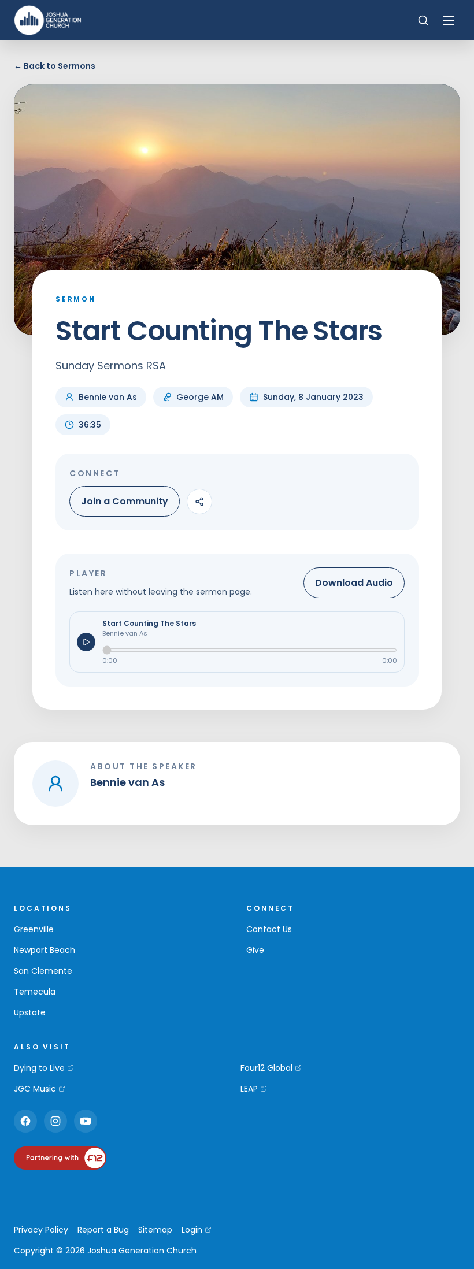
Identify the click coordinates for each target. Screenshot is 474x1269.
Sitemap (155, 1229)
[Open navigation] (448, 20)
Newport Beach (44, 950)
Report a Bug (103, 1229)
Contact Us (269, 929)
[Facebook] (25, 1121)
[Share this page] (199, 501)
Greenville (34, 929)
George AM (200, 397)
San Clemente (43, 971)
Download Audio (354, 582)
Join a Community (124, 501)
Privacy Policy (41, 1229)
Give (255, 950)
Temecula (34, 991)
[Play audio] (86, 642)
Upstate (30, 1012)
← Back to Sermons (54, 66)
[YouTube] (85, 1121)
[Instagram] (55, 1121)
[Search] (423, 20)
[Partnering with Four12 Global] (60, 1158)
